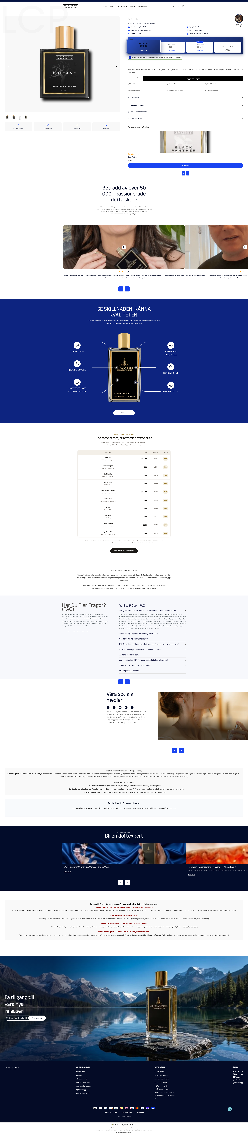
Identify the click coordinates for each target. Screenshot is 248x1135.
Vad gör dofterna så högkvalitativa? (133, 639)
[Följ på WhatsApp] (132, 707)
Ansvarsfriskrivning (162, 1079)
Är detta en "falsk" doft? (129, 655)
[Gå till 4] (26, 117)
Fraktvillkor (80, 1072)
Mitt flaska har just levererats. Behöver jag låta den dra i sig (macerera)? (149, 644)
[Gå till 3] (19, 117)
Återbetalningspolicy (84, 1086)
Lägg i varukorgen (193, 79)
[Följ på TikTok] (126, 707)
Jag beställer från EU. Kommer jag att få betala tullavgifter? (143, 660)
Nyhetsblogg (81, 1090)
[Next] (127, 288)
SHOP (104, 6)
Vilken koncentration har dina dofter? (134, 665)
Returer (79, 1075)
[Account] (178, 6)
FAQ (111, 6)
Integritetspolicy (161, 1082)
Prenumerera (37, 1018)
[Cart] (183, 6)
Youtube (238, 1077)
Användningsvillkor (83, 1082)
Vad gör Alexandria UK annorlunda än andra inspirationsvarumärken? (148, 611)
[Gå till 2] (13, 117)
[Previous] (120, 288)
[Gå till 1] (7, 117)
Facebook (239, 1071)
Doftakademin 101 (83, 1093)
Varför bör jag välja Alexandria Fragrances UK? (138, 634)
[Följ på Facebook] (108, 707)
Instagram (239, 1074)
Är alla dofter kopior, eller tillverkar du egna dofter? (140, 649)
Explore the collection (124, 551)
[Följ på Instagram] (114, 707)
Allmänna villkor (82, 1079)
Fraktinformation (161, 1075)
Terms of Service (110, 1113)
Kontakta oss (159, 1072)
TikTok (237, 1080)
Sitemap (140, 1113)
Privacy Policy (127, 1113)
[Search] (173, 6)
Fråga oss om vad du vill (77, 632)
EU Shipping (122, 6)
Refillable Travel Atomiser (138, 6)
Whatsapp (239, 1082)
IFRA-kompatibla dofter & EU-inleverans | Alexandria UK (164, 1095)
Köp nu (124, 413)
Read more (67, 871)
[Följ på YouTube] (120, 707)
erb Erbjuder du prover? (129, 671)
